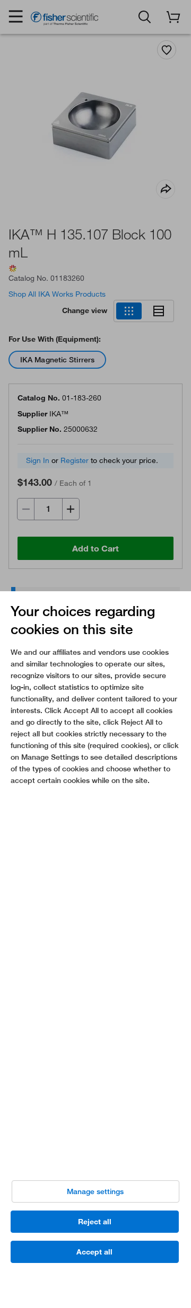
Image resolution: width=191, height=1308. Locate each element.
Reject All (94, 1221)
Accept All (94, 1252)
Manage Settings (95, 1191)
